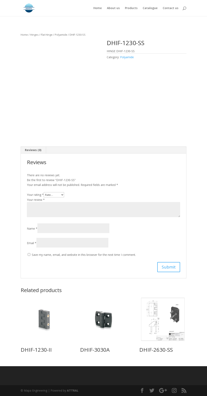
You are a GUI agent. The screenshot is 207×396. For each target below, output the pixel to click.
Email (31, 243)
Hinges (34, 34)
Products (131, 8)
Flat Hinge (47, 34)
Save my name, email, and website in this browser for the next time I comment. (84, 255)
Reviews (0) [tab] (33, 150)
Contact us (170, 8)
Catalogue (150, 8)
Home (97, 8)
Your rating (35, 195)
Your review (36, 200)
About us (113, 8)
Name (32, 228)
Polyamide (61, 34)
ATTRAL (72, 390)
